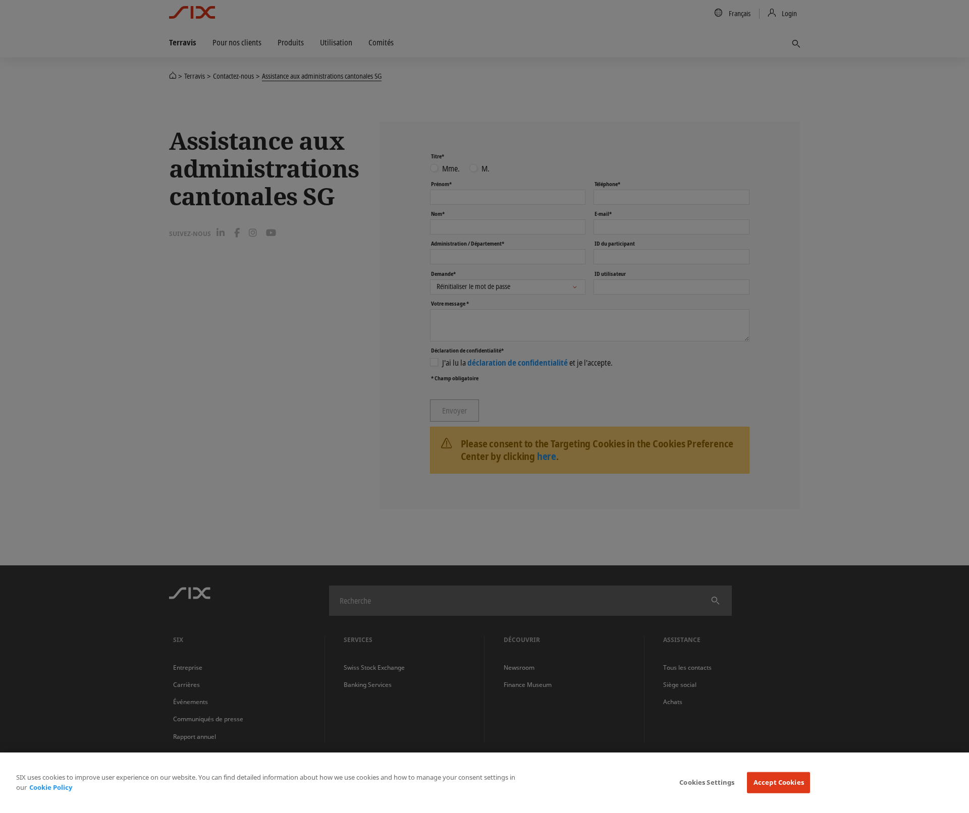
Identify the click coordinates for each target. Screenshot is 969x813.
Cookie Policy (50, 787)
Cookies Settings (706, 782)
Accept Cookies (778, 782)
